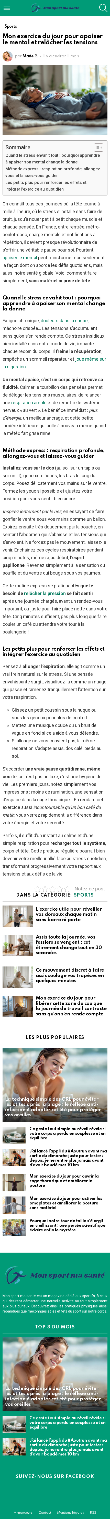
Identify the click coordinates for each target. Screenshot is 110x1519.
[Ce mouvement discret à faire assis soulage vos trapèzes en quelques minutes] (18, 977)
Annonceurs (23, 1512)
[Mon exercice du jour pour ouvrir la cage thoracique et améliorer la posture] (14, 1182)
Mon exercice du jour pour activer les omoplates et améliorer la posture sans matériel (65, 1203)
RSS (93, 1512)
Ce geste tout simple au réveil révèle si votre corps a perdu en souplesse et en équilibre (67, 1133)
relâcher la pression (45, 593)
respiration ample (29, 402)
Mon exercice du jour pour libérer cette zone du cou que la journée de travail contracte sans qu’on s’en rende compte (71, 1006)
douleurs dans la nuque (64, 320)
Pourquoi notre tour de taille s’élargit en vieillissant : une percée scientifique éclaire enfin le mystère (67, 1225)
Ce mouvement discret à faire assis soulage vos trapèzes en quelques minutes (70, 975)
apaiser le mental (20, 257)
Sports (84, 895)
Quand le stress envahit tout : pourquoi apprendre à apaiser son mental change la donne (52, 158)
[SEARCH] (103, 8)
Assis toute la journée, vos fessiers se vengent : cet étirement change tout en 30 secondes (69, 945)
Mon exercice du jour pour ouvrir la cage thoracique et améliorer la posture (63, 1181)
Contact (44, 1512)
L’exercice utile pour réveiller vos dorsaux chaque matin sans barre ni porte (69, 914)
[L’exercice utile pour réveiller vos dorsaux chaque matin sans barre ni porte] (18, 916)
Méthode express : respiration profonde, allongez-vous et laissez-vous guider (53, 172)
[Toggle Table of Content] (96, 147)
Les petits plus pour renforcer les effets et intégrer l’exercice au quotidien (45, 186)
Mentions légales (70, 1512)
